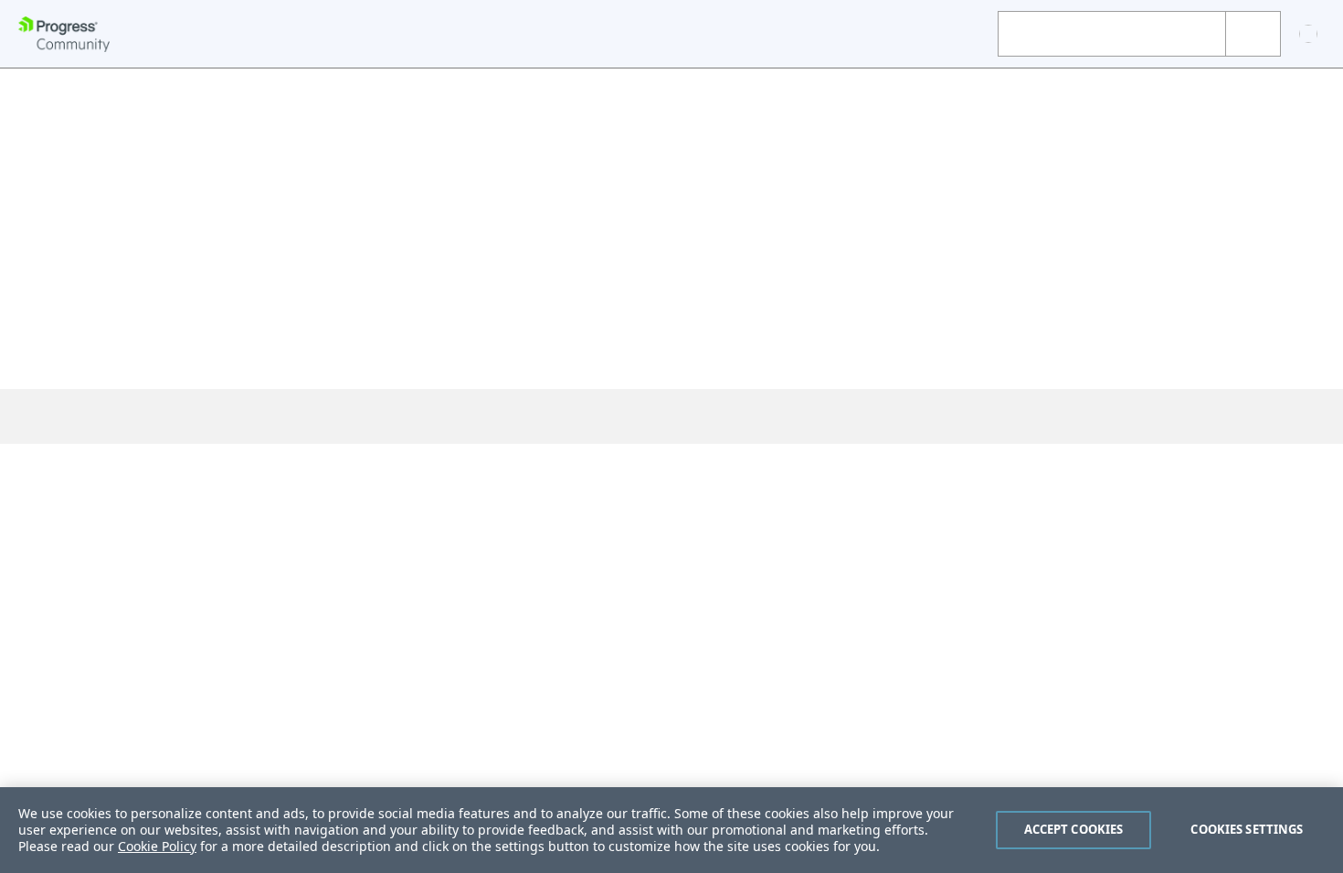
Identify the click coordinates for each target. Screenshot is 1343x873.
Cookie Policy (157, 846)
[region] (671, 830)
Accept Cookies (1074, 829)
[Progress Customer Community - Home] (64, 34)
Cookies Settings (1246, 829)
